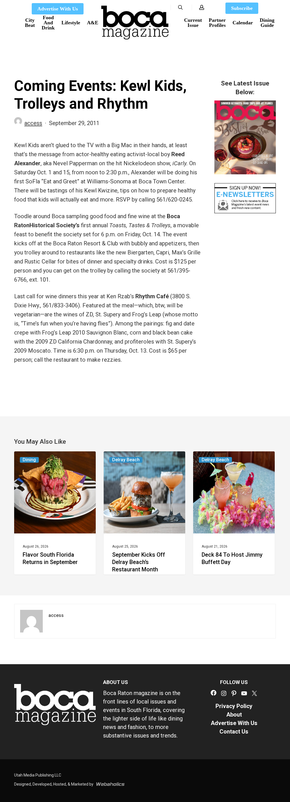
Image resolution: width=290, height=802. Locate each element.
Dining (29, 459)
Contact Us (233, 731)
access (33, 123)
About (234, 714)
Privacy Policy (234, 706)
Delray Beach (126, 459)
